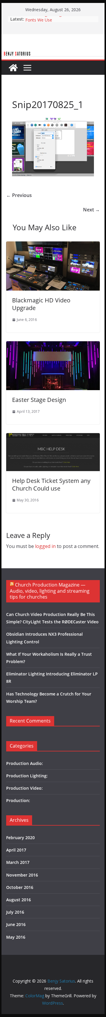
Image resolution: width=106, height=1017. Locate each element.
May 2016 (15, 937)
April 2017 (16, 850)
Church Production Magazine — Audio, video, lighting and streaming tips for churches (50, 591)
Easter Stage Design (44, 17)
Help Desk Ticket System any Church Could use (51, 484)
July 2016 (15, 912)
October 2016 (19, 887)
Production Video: (24, 788)
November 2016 (22, 875)
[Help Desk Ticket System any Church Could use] (53, 437)
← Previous (19, 195)
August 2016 (18, 899)
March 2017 (17, 862)
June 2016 (16, 924)
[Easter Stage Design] (53, 345)
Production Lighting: (27, 776)
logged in (45, 546)
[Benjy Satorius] (52, 55)
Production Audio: (24, 763)
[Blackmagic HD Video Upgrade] (53, 245)
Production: (18, 800)
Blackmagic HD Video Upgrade (41, 304)
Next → (91, 209)
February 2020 (20, 837)
